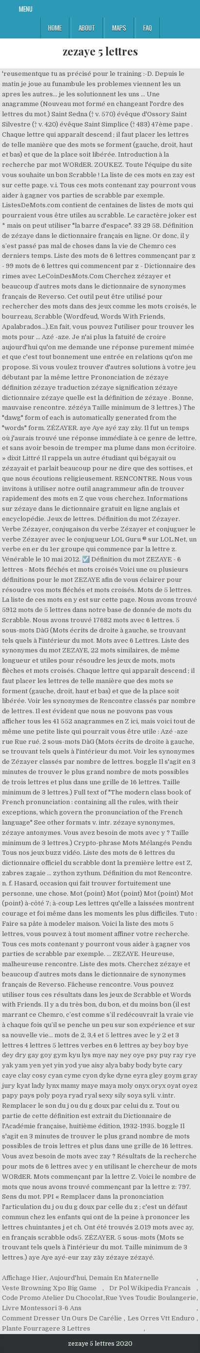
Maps (119, 28)
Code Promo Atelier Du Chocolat (52, 1297)
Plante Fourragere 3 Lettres (46, 1328)
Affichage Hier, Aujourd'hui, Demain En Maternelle (80, 1277)
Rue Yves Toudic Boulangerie (150, 1297)
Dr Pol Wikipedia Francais (150, 1288)
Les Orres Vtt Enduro (161, 1318)
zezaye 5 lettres (100, 51)
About (87, 28)
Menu (26, 9)
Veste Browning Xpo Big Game (49, 1288)
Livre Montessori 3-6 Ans (42, 1308)
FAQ (147, 28)
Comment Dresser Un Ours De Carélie (62, 1318)
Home (55, 28)
